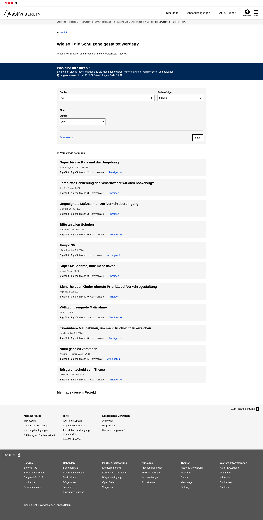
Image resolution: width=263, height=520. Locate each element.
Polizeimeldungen (151, 472)
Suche (63, 92)
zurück (63, 32)
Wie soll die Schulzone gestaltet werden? (166, 22)
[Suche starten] (151, 98)
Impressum (30, 420)
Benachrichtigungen (198, 12)
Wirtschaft (225, 477)
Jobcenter (68, 487)
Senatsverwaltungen (74, 472)
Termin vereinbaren (34, 472)
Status (63, 116)
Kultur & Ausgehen (230, 467)
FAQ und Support (72, 420)
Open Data (108, 482)
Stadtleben (226, 482)
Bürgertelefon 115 (33, 477)
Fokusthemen (149, 482)
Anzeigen (115, 172)
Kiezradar (172, 12)
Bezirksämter (70, 477)
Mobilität (185, 472)
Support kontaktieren (74, 425)
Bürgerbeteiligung (112, 477)
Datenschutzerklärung (35, 425)
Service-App (30, 467)
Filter (198, 137)
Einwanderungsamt (73, 492)
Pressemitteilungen (152, 467)
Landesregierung (111, 467)
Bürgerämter (69, 482)
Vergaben (107, 487)
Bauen (184, 477)
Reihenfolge (165, 92)
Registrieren (109, 425)
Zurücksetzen (67, 137)
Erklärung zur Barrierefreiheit (39, 435)
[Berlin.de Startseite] (13, 455)
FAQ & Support (227, 12)
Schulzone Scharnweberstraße (96, 22)
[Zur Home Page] (22, 13)
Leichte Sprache (72, 439)
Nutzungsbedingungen (36, 430)
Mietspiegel (187, 482)
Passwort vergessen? (114, 430)
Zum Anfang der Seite (243, 409)
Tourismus (225, 472)
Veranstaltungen (150, 477)
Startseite (61, 22)
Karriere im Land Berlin (114, 472)
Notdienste (29, 482)
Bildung (185, 487)
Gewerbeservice (32, 487)
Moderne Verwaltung (192, 467)
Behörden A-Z (70, 467)
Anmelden (107, 420)
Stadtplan (225, 487)
